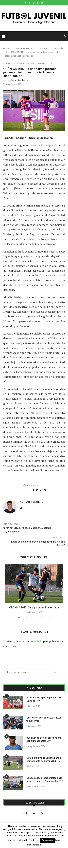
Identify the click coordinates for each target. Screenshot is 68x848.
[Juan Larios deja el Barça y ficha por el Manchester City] (13, 743)
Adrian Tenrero (22, 80)
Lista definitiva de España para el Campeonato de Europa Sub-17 (44, 760)
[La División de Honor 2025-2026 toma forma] (13, 722)
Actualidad (59, 48)
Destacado (21, 63)
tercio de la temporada (43, 145)
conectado (36, 641)
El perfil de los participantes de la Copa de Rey (44, 699)
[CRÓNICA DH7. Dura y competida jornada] (34, 583)
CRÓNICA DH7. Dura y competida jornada (34, 607)
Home (6, 48)
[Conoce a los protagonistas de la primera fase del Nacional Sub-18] (13, 783)
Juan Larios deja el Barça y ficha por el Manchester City (43, 739)
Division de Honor (24, 48)
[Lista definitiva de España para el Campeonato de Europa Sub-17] (13, 763)
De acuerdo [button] (47, 840)
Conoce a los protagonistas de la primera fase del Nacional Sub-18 (44, 780)
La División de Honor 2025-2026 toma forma (43, 719)
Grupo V (43, 48)
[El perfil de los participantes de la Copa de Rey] (13, 702)
